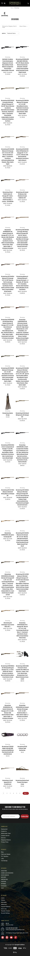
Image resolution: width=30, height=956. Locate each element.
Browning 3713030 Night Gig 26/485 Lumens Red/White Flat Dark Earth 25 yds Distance (8, 750)
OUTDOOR (3, 886)
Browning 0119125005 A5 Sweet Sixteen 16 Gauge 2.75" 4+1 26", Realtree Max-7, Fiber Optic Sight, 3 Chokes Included (22, 710)
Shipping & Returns (6, 840)
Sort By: (4, 33)
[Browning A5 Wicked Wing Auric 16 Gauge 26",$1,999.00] (22, 401)
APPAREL (3, 883)
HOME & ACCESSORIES (7, 873)
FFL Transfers (4, 856)
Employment (4, 829)
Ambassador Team (6, 833)
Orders (3, 898)
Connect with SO (5, 835)
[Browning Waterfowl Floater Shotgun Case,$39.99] (22, 768)
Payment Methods (5, 906)
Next (25, 793)
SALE (2, 888)
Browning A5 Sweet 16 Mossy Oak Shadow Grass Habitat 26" (22, 195)
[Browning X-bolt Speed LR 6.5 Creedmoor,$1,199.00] (7, 768)
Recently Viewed (5, 911)
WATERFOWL (4, 879)
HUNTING (3, 881)
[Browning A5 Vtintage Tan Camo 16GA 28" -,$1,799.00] (7, 611)
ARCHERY (3, 877)
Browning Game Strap (8, 414)
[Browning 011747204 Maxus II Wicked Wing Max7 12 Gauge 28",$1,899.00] (7, 478)
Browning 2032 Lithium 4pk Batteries (22, 748)
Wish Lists (4, 908)
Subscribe (24, 816)
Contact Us (4, 831)
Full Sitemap (4, 860)
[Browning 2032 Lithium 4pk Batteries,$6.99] (22, 735)
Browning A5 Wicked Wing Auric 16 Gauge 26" (22, 415)
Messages (4, 902)
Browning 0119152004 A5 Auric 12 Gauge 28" (7, 534)
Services (3, 837)
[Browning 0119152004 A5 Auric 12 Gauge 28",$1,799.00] (7, 521)
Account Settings (5, 913)
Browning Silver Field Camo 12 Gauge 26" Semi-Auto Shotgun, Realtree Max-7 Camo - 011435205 (7, 196)
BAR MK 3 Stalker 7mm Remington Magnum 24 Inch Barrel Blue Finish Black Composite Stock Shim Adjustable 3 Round (7, 64)
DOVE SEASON (5, 875)
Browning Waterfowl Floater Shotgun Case (22, 782)
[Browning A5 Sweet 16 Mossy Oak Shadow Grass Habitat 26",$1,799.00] (22, 180)
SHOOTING (4, 871)
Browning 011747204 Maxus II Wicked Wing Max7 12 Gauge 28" (7, 492)
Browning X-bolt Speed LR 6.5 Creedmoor (7, 782)
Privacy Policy (4, 842)
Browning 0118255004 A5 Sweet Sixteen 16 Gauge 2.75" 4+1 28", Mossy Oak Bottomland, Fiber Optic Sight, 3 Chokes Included (7, 711)
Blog (2, 852)
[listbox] (13, 33)
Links (2, 858)
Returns (3, 900)
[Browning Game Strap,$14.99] (7, 401)
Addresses (4, 904)
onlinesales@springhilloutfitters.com (15, 929)
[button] (15, 26)
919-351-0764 (9, 925)
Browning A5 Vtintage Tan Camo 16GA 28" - (7, 624)
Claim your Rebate (5, 854)
